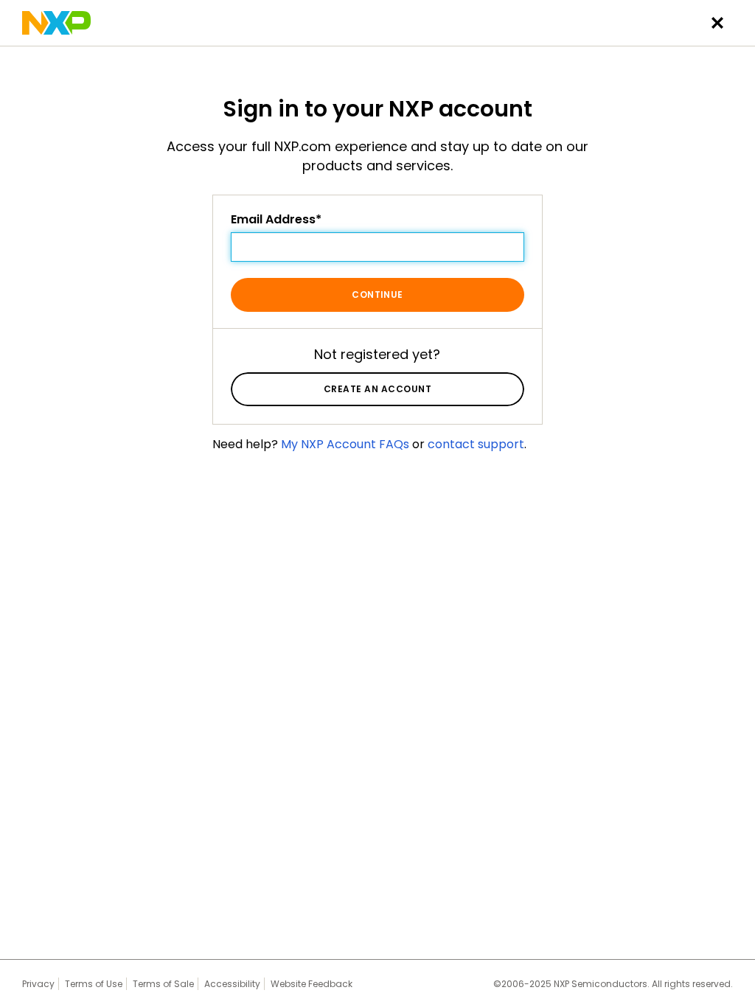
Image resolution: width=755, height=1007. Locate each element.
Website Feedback (311, 984)
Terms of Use (93, 984)
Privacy (38, 984)
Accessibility (232, 984)
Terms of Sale (163, 984)
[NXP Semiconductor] (56, 23)
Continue (377, 294)
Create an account (377, 389)
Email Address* (276, 220)
